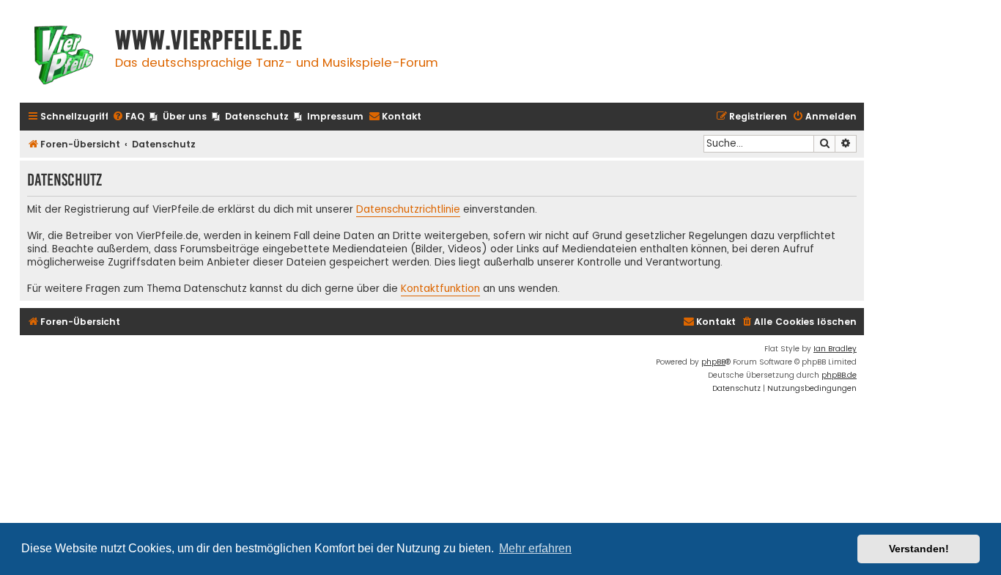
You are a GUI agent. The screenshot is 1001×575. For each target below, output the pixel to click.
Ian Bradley (835, 348)
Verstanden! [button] (919, 548)
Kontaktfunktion (440, 289)
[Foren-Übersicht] (63, 57)
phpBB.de (839, 375)
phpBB (713, 361)
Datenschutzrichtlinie (408, 209)
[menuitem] (128, 117)
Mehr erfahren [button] (535, 548)
